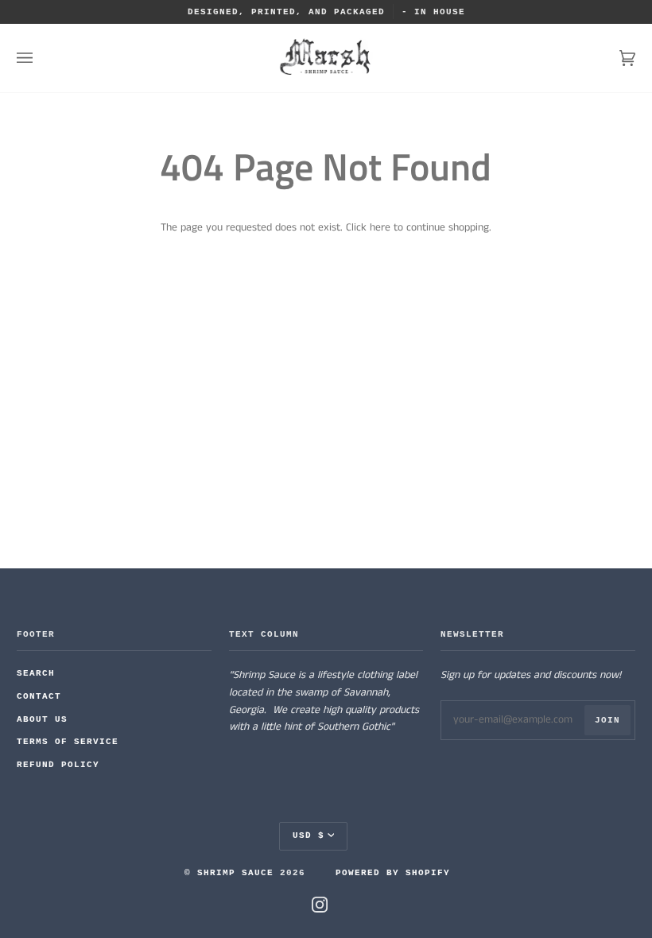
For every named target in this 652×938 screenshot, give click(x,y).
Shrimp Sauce (235, 873)
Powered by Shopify (393, 873)
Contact (39, 696)
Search (36, 673)
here (380, 227)
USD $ (308, 835)
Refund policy (58, 764)
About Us (42, 719)
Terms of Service (67, 741)
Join (607, 720)
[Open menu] (40, 58)
